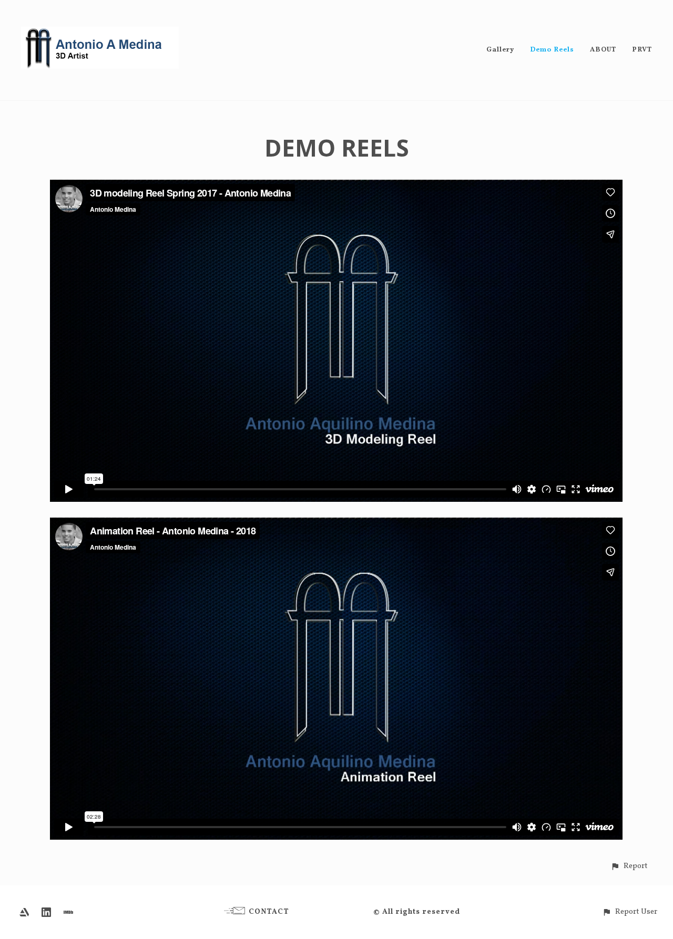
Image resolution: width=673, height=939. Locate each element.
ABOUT (603, 50)
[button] (629, 866)
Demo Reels (552, 50)
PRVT (642, 50)
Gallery (500, 50)
